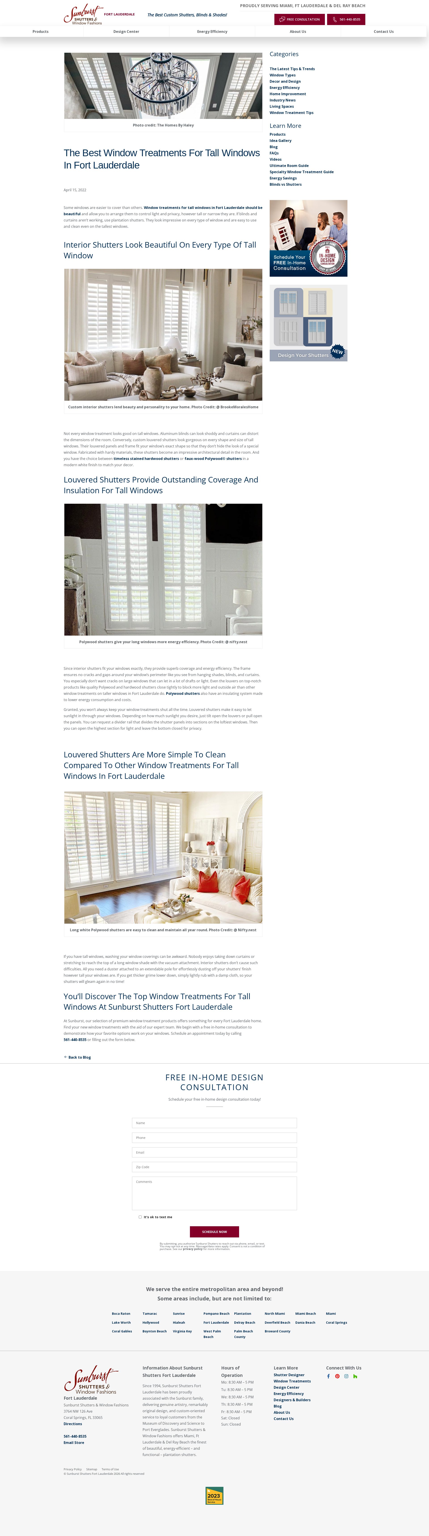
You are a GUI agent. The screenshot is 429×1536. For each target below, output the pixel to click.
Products (278, 134)
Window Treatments (292, 1381)
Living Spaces (282, 106)
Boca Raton (121, 1313)
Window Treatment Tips (291, 112)
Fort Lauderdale (216, 1322)
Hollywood (151, 1322)
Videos (276, 159)
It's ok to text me (158, 1217)
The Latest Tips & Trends (292, 68)
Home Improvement (288, 93)
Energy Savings (283, 178)
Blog (274, 146)
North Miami (275, 1313)
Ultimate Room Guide (289, 165)
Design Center (286, 1387)
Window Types (283, 75)
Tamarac (150, 1313)
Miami (331, 1313)
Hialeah (179, 1322)
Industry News (283, 100)
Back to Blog (80, 1057)
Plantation (242, 1313)
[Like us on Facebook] (328, 1377)
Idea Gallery (280, 140)
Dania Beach (305, 1322)
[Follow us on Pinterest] (337, 1377)
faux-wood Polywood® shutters (213, 458)
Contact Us (284, 1418)
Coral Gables (122, 1331)
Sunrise (179, 1313)
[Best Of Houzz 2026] (214, 1496)
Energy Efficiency (285, 87)
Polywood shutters (183, 693)
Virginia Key (182, 1331)
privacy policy (193, 1249)
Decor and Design (285, 81)
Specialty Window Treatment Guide (302, 171)
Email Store (74, 1442)
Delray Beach (244, 1322)
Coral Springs (336, 1322)
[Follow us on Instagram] (346, 1377)
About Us (282, 1412)
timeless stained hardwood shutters (146, 458)
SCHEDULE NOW (214, 1232)
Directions (73, 1423)
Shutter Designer (289, 1374)
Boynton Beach (155, 1331)
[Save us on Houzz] (355, 1377)
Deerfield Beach (277, 1322)
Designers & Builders (292, 1399)
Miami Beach (305, 1313)
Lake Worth (121, 1322)
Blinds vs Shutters (286, 184)
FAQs (274, 153)
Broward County (277, 1331)
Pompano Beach (216, 1313)
